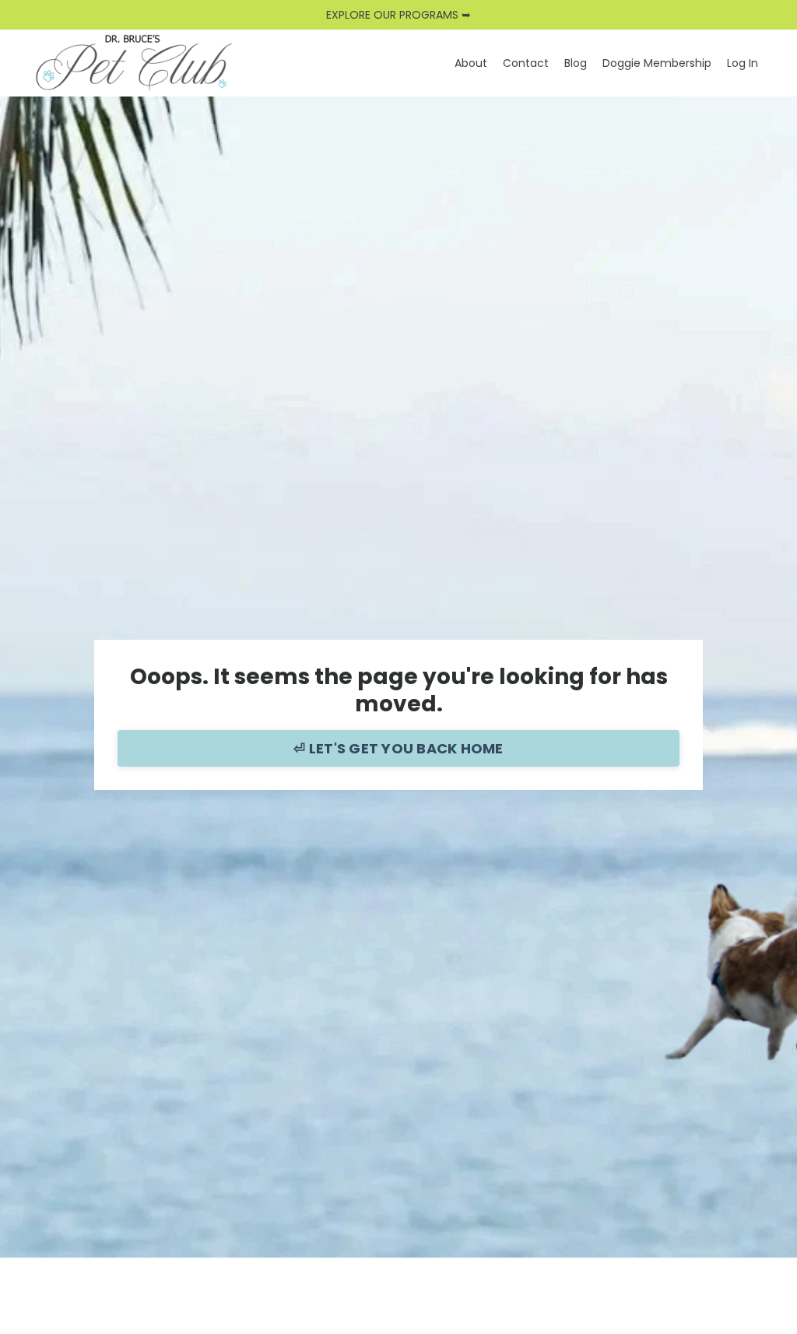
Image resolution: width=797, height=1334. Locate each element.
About (471, 63)
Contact (526, 63)
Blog (575, 63)
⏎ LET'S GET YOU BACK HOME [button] (398, 748)
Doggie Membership (656, 63)
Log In (742, 63)
